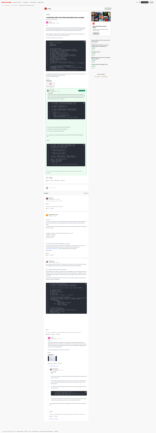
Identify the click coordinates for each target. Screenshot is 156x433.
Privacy (30, 431)
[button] (145, 2)
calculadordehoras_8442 (53, 214)
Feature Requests (33, 2)
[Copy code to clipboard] (84, 42)
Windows (50, 177)
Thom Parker (51, 89)
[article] (66, 203)
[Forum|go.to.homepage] (6, 2)
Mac (47, 177)
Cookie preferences (35, 431)
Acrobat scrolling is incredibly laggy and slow (99, 64)
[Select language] (139, 2)
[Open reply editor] (66, 188)
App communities (7, 5)
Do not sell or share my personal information (46, 431)
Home (2, 5)
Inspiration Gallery (41, 2)
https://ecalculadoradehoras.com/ (51, 248)
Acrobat (12, 5)
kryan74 (50, 21)
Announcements (26, 2)
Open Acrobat (107, 8)
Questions (15, 5)
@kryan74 (48, 219)
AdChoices (56, 431)
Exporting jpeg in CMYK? (95, 51)
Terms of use (26, 431)
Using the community (20, 431)
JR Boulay (50, 197)
